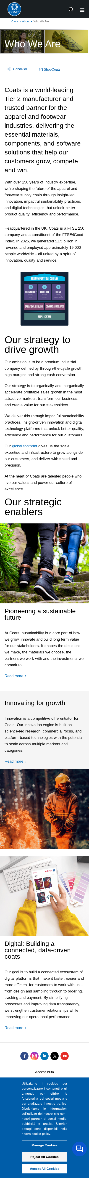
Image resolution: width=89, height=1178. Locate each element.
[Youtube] (64, 1056)
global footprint (24, 446)
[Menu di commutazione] (82, 10)
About (25, 21)
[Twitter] (54, 1056)
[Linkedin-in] (44, 1056)
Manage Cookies (44, 1145)
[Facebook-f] (24, 1056)
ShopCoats (52, 69)
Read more (14, 676)
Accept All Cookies (44, 1168)
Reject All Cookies (44, 1157)
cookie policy (41, 1134)
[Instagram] (34, 1056)
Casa (14, 21)
